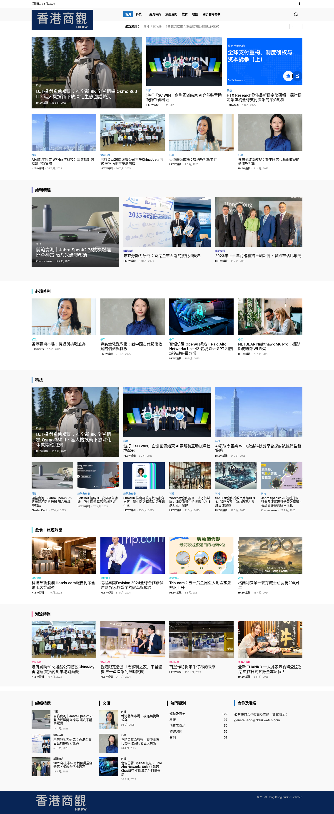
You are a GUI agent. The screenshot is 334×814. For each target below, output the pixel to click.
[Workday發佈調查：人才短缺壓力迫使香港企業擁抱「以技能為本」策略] (190, 475)
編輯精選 (128, 251)
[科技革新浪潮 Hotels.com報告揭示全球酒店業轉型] (64, 555)
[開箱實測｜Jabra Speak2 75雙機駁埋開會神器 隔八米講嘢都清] (75, 232)
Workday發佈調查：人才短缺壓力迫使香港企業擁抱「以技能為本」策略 (190, 502)
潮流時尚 (105, 155)
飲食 (240, 578)
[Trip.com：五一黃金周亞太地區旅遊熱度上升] (201, 555)
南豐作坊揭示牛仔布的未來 (192, 667)
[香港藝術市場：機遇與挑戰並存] (201, 132)
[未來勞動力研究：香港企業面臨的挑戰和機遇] (167, 222)
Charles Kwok (40, 510)
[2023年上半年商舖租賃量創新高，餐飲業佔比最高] (258, 222)
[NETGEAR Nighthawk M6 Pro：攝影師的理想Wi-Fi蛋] (270, 316)
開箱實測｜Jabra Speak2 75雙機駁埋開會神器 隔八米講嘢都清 (52, 502)
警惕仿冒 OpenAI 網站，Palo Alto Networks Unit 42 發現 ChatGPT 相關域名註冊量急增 (201, 349)
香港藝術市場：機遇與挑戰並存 (193, 160)
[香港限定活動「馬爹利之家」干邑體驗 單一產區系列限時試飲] (132, 639)
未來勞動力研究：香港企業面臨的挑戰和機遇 (162, 255)
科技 (38, 85)
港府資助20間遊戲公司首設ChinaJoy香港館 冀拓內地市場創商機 (131, 162)
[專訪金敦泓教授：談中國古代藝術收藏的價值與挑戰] (270, 132)
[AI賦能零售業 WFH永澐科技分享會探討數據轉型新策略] (64, 132)
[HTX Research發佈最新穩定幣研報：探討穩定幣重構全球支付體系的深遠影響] (265, 61)
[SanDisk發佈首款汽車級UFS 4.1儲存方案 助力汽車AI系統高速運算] (236, 475)
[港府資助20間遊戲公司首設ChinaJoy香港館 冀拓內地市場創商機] (132, 132)
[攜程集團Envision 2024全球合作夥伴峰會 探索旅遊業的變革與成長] (132, 555)
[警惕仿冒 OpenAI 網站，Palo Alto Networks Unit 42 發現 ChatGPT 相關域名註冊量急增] (201, 316)
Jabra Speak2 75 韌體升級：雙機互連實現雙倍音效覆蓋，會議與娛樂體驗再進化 (281, 502)
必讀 (171, 155)
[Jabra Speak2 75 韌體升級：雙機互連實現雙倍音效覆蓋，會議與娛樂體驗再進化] (281, 475)
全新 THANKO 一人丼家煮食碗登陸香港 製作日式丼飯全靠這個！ (270, 669)
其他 (229, 90)
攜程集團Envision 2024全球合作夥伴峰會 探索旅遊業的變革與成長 (131, 585)
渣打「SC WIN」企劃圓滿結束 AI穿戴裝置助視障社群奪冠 (181, 26)
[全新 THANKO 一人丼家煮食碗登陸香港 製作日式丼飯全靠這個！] (270, 639)
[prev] (292, 26)
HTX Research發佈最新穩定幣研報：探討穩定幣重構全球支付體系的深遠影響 (264, 97)
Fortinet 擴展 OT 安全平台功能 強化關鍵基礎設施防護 (97, 500)
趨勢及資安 (83, 493)
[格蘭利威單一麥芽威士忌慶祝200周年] (270, 555)
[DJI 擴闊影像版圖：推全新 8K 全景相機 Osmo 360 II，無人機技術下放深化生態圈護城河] (87, 72)
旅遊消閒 (37, 578)
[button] (295, 14)
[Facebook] (299, 4)
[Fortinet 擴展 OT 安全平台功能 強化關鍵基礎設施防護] (98, 475)
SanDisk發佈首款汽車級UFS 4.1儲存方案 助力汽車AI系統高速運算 (235, 502)
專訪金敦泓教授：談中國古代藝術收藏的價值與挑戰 (140, 741)
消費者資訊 (244, 662)
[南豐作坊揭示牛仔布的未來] (201, 639)
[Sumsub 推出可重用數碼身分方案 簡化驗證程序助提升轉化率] (144, 475)
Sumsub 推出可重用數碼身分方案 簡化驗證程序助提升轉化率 (144, 502)
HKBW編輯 (152, 105)
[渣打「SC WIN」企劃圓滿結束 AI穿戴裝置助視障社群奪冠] (184, 61)
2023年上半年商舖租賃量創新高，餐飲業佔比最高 (258, 255)
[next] (299, 26)
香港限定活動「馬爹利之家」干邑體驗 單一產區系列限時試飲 (131, 669)
